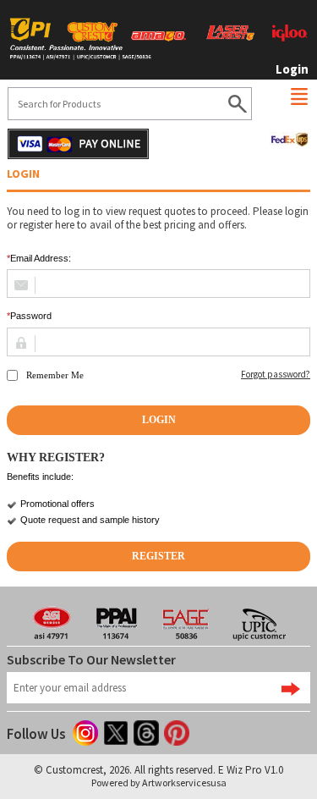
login (292, 69)
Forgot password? (275, 374)
